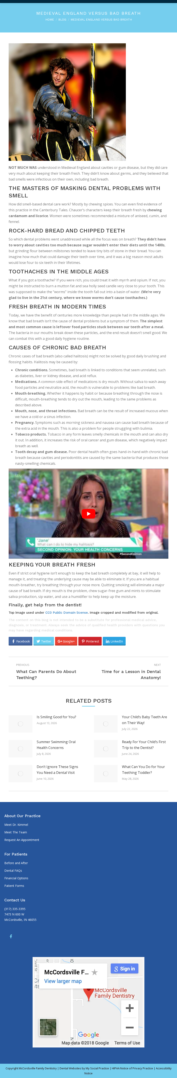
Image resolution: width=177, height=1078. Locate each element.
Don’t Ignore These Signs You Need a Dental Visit (57, 769)
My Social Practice (97, 1068)
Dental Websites (70, 1068)
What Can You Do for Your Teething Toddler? (143, 769)
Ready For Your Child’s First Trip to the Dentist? (144, 744)
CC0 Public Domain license (66, 613)
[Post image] (20, 724)
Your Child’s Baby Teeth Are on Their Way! (144, 720)
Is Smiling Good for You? (56, 717)
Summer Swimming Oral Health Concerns (56, 744)
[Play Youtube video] (88, 514)
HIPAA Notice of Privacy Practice (132, 1068)
